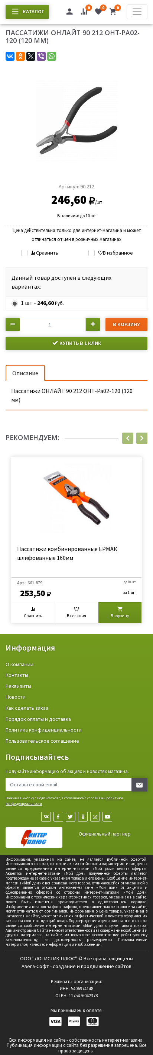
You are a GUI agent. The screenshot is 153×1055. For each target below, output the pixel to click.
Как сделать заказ (27, 708)
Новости (16, 696)
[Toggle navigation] (137, 11)
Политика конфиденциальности (44, 729)
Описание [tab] (25, 373)
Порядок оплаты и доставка (38, 719)
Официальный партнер (105, 834)
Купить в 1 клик (79, 343)
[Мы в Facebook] (58, 817)
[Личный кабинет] (69, 12)
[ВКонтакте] (10, 56)
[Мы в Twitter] (70, 817)
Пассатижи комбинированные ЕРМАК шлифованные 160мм (67, 553)
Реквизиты (18, 686)
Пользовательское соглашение (42, 741)
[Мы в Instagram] (95, 817)
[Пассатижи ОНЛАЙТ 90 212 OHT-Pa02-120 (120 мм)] (76, 119)
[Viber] (41, 56)
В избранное (118, 252)
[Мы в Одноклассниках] (83, 817)
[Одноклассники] (20, 56)
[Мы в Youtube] (107, 817)
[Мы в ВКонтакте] (46, 817)
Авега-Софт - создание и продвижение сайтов (76, 966)
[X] (30, 56)
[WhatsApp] (51, 56)
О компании (19, 664)
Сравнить (47, 252)
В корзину (126, 324)
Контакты (17, 675)
